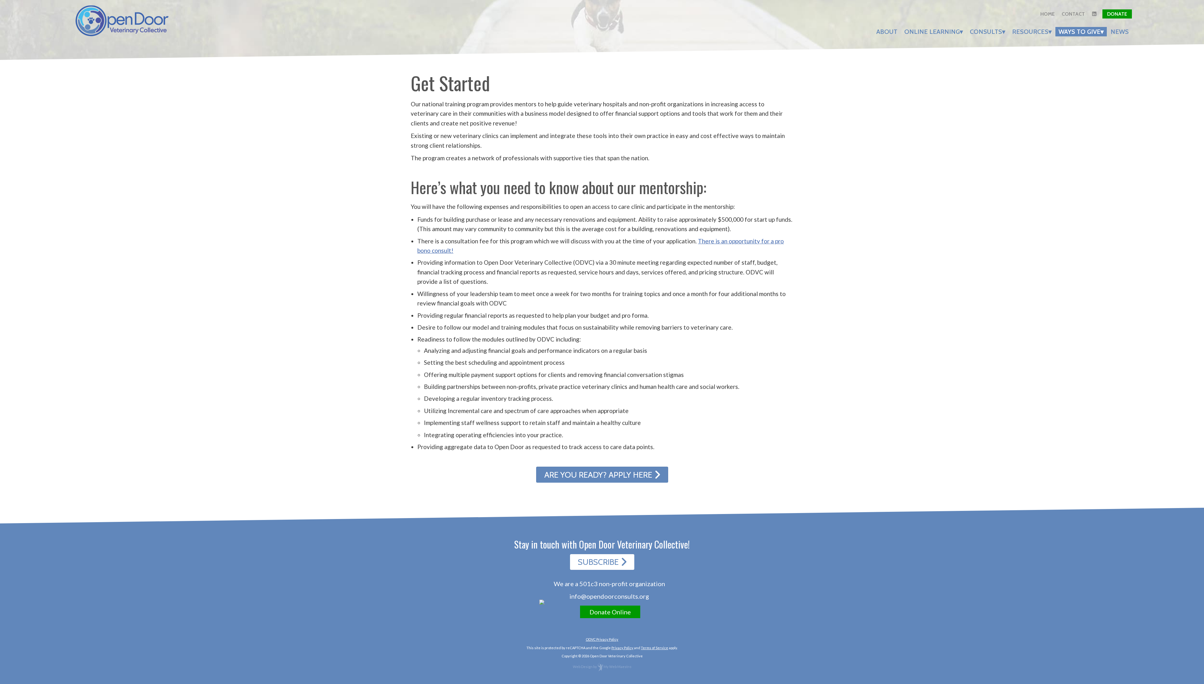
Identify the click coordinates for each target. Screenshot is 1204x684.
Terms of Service (654, 648)
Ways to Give (1080, 31)
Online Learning (932, 31)
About (886, 31)
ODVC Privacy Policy (602, 639)
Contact (1073, 14)
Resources (1030, 31)
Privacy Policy (622, 648)
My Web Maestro (617, 667)
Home (1047, 14)
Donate (1117, 14)
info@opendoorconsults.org (609, 596)
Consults (986, 31)
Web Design (583, 667)
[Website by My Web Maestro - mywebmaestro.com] (600, 667)
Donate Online (610, 612)
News (1120, 31)
